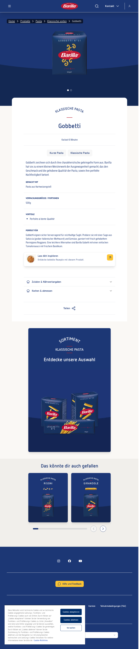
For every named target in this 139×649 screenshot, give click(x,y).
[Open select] (115, 635)
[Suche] (96, 6)
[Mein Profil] (129, 6)
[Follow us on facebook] (69, 561)
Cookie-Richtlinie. (41, 640)
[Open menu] (9, 6)
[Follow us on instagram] (58, 561)
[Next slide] (103, 529)
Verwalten (71, 628)
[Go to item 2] (71, 90)
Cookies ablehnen (71, 620)
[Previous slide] (94, 529)
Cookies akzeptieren (71, 612)
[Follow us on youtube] (80, 561)
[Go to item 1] (68, 90)
